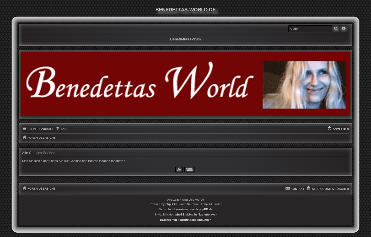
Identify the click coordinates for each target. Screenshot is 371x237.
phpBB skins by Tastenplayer (196, 214)
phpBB (170, 204)
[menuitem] (60, 129)
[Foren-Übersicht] (185, 84)
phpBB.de (205, 209)
